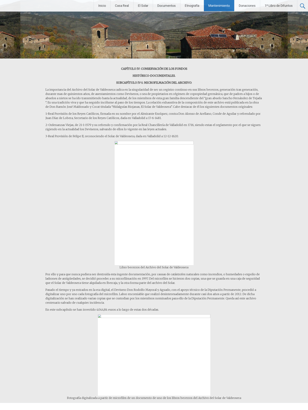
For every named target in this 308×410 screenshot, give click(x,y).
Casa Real (122, 5)
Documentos (166, 5)
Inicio (102, 5)
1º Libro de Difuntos (279, 5)
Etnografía (192, 5)
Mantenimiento (219, 5)
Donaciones (247, 5)
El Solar (143, 5)
